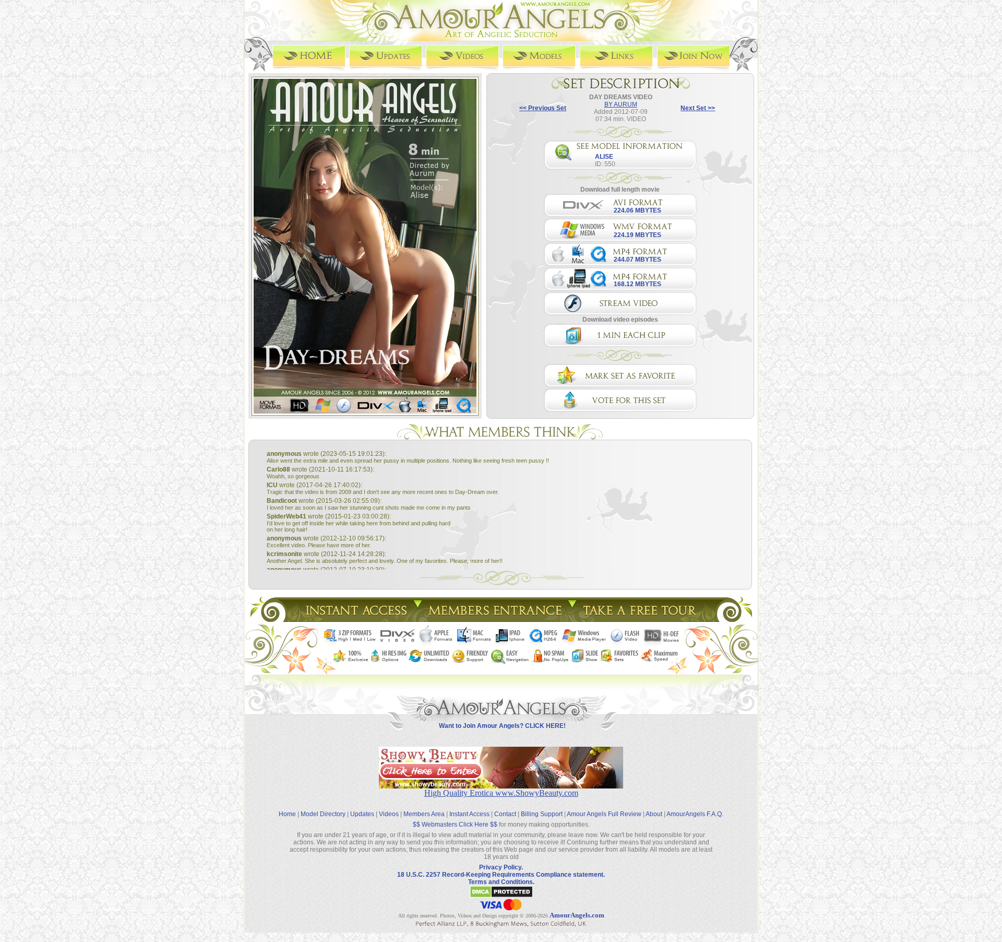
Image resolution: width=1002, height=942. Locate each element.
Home (287, 814)
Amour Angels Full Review (604, 814)
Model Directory (323, 814)
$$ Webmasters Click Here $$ (455, 824)
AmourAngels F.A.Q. (694, 814)
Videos (389, 814)
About (654, 814)
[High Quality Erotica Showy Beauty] (501, 785)
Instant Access (469, 814)
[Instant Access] (355, 619)
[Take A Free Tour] (642, 619)
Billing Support (542, 814)
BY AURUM (620, 104)
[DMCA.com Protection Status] (501, 896)
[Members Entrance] (494, 619)
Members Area (424, 814)
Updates (362, 814)
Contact (505, 814)
